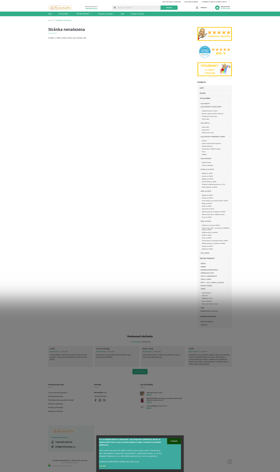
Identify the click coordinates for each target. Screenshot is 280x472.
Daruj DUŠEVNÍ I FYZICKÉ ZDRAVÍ (211, 107)
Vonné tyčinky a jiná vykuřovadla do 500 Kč (215, 241)
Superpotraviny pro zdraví (210, 111)
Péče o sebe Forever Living (210, 304)
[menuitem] (51, 14)
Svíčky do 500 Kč (207, 235)
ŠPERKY (203, 264)
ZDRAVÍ (203, 289)
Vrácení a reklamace (55, 404)
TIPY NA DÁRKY (205, 98)
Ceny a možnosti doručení (171, 2)
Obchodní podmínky (191, 2)
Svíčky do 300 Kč (207, 206)
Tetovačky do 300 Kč (208, 209)
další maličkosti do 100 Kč (209, 187)
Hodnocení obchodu (140, 336)
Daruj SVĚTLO (205, 123)
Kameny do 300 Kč (207, 198)
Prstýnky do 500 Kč (207, 249)
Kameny (204, 141)
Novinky (203, 93)
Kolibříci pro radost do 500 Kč (211, 225)
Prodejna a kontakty (55, 407)
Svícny (204, 152)
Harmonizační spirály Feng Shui (211, 143)
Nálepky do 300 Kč (207, 195)
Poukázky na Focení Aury (209, 116)
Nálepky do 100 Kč (207, 173)
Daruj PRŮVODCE (206, 158)
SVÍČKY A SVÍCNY (206, 279)
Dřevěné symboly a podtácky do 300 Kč (213, 212)
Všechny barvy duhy (208, 133)
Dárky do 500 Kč (206, 221)
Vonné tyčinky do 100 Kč (209, 182)
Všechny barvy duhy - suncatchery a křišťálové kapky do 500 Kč (215, 229)
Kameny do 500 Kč (207, 246)
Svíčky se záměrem (207, 165)
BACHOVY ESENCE (206, 286)
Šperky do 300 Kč (207, 203)
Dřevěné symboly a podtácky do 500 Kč (213, 243)
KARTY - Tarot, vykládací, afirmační (212, 282)
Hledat (169, 8)
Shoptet (59, 466)
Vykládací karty (206, 162)
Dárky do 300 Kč (206, 191)
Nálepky (204, 154)
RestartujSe (104, 400)
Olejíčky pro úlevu (207, 298)
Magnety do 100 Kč (207, 179)
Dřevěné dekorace (207, 146)
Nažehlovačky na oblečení (210, 232)
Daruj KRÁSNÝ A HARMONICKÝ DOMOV (213, 137)
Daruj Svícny (205, 130)
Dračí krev (205, 296)
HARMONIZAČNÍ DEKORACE (209, 270)
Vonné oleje (205, 119)
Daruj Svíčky (205, 127)
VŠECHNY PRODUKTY (207, 258)
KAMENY (203, 267)
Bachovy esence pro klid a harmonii (212, 114)
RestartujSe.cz (95, 400)
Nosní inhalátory (207, 301)
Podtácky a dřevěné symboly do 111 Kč (213, 184)
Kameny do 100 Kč (207, 176)
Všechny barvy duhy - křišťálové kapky (213, 214)
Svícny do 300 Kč (207, 217)
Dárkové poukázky (207, 322)
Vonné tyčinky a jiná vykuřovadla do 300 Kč (215, 201)
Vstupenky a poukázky (208, 316)
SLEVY (202, 88)
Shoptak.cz (69, 466)
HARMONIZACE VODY (207, 273)
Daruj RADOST (205, 104)
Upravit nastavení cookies (70, 462)
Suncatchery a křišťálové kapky (211, 149)
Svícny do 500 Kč (207, 238)
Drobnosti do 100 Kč (207, 169)
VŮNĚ (202, 308)
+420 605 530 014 (100, 396)
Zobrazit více (140, 371)
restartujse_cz (99, 400)
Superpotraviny (206, 293)
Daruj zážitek (205, 253)
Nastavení (103, 466)
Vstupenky (204, 325)
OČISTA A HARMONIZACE (209, 276)
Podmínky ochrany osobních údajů (214, 2)
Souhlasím (174, 441)
